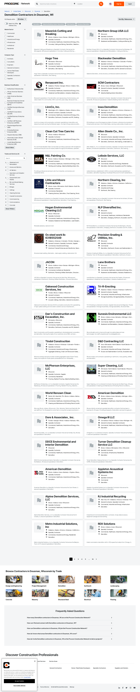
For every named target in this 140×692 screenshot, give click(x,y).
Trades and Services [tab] (39, 661)
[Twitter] (126, 688)
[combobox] (87, 3)
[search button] (101, 4)
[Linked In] (119, 688)
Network (25, 4)
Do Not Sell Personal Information (59, 687)
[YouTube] (134, 688)
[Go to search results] (24, 158)
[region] (19, 674)
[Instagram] (130, 688)
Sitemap (72, 687)
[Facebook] (122, 688)
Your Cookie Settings (19, 685)
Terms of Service (44, 687)
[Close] (35, 661)
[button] (5, 33)
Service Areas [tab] (53, 661)
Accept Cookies (19, 681)
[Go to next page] (96, 559)
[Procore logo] (12, 4)
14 (92, 559)
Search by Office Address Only (13, 24)
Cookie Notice (27, 677)
